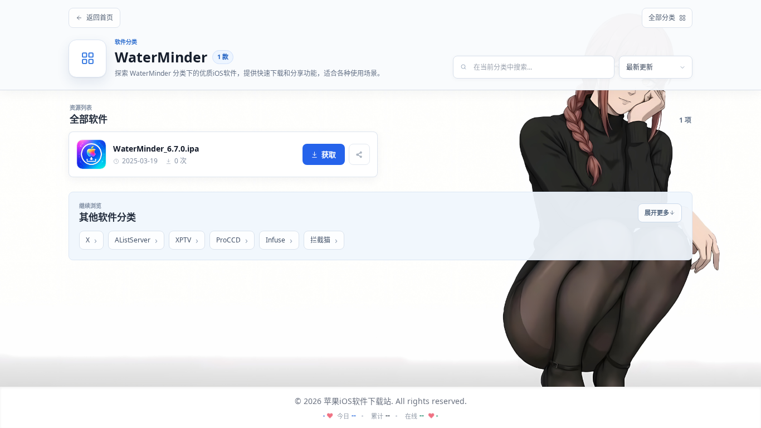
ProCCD (228, 240)
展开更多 (657, 212)
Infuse (275, 240)
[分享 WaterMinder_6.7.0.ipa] (359, 154)
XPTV (183, 240)
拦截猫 (320, 240)
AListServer (132, 240)
